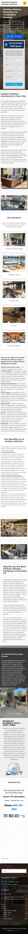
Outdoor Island (14, 275)
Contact (4, 906)
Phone (7, 64)
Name (7, 58)
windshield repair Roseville (19, 628)
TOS (19, 930)
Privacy (15, 930)
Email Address (9, 70)
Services (4, 908)
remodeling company (19, 592)
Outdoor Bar (14, 301)
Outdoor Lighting (14, 346)
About (3, 904)
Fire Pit (14, 326)
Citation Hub (5, 858)
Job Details (8, 77)
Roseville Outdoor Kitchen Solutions (10, 3)
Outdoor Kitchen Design (14, 249)
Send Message (14, 84)
